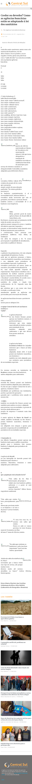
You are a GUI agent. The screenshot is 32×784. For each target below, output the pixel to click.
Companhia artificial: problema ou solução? (13, 643)
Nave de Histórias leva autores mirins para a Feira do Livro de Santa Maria (16, 719)
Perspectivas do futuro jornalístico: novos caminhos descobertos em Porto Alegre (16, 694)
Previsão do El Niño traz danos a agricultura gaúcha (12, 618)
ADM (3, 779)
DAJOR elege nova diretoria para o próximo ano (13, 744)
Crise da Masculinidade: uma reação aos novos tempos (15, 668)
